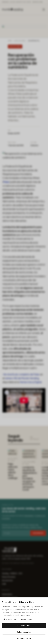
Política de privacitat (9, 619)
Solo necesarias (24, 632)
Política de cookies (25, 619)
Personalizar (25, 638)
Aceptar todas (25, 626)
